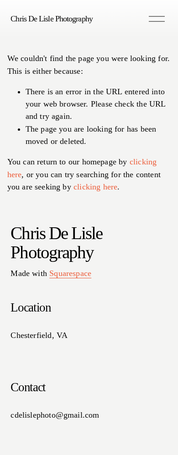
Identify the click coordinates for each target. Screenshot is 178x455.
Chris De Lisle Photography (51, 18)
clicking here (95, 186)
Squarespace (70, 273)
